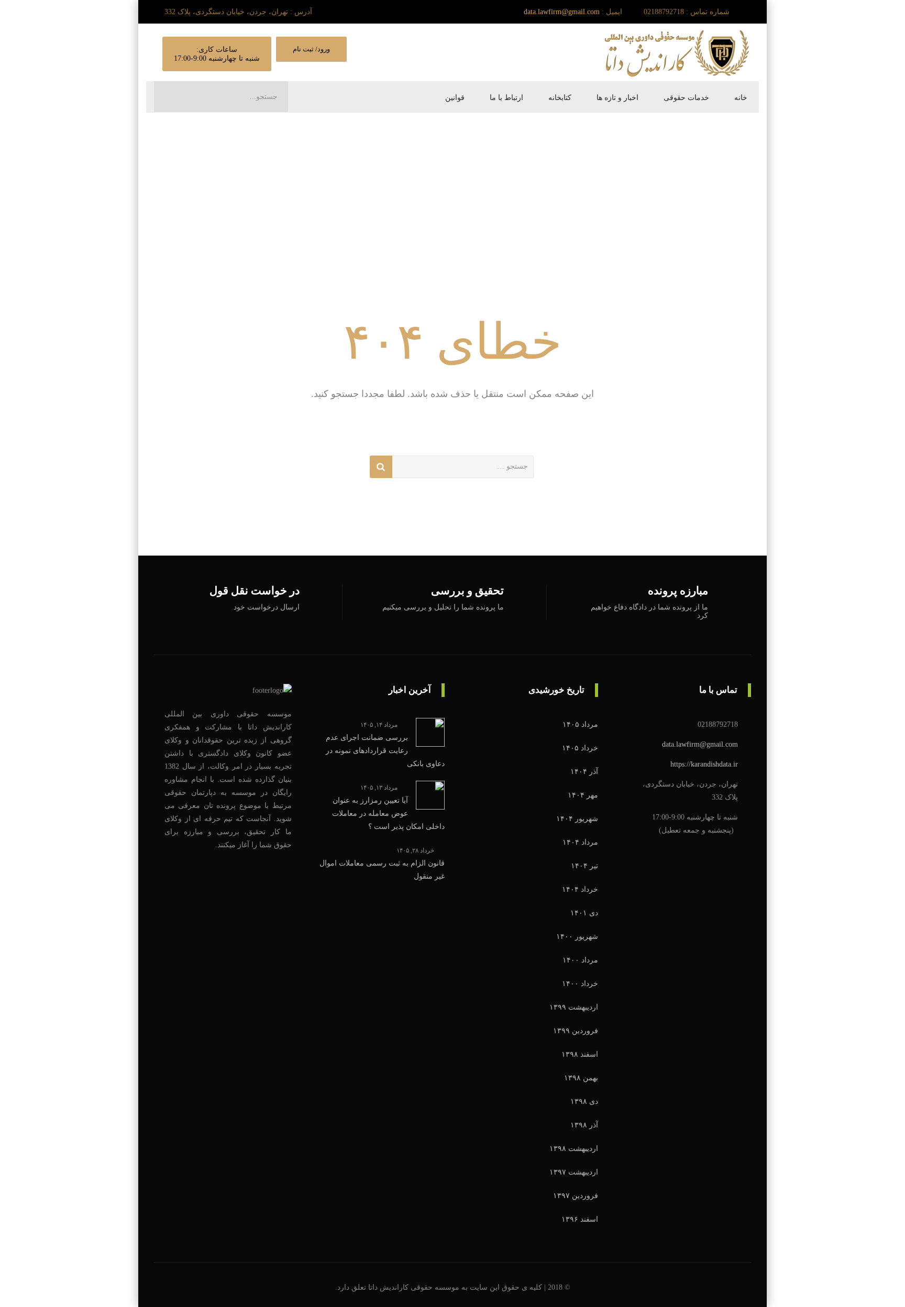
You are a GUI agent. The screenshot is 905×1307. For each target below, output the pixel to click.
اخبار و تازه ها (617, 98)
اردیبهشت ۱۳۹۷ (573, 1172)
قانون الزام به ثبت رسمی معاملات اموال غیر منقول (382, 869)
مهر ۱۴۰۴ (583, 795)
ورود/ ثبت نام (311, 49)
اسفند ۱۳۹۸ (579, 1054)
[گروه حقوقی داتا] (677, 53)
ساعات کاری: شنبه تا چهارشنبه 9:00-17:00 (217, 54)
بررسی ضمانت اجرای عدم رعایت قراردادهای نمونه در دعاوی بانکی (385, 751)
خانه (740, 98)
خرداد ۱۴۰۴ (580, 889)
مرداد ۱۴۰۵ (580, 724)
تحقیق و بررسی (467, 591)
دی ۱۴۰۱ (584, 913)
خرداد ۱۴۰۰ (580, 984)
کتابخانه (559, 98)
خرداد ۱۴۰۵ (580, 748)
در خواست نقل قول (254, 591)
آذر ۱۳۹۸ (584, 1125)
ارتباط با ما (506, 98)
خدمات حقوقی (686, 98)
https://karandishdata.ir (704, 764)
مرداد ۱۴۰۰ (580, 960)
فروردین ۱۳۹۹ (575, 1031)
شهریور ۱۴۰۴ (577, 819)
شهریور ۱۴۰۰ (577, 936)
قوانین (455, 98)
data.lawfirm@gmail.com (562, 12)
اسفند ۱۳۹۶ (579, 1219)
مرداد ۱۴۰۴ (580, 842)
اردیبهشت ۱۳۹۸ (573, 1149)
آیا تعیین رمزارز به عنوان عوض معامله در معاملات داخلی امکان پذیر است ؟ (388, 813)
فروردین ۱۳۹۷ (575, 1196)
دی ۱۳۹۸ (584, 1101)
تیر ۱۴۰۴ (584, 866)
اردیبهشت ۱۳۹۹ (573, 1007)
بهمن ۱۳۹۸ (581, 1078)
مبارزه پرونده (678, 591)
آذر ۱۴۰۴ (584, 772)
